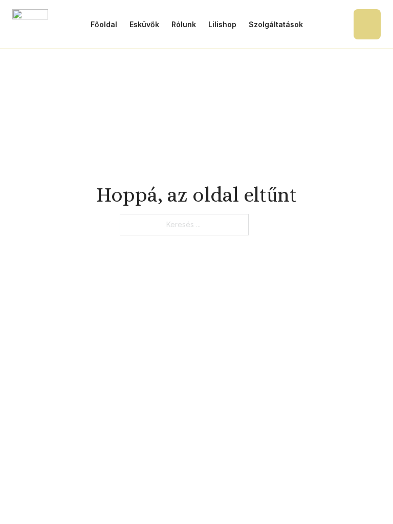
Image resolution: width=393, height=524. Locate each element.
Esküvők (144, 24)
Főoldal (104, 24)
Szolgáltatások (276, 24)
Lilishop (222, 24)
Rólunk (183, 24)
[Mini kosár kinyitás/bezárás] (367, 24)
